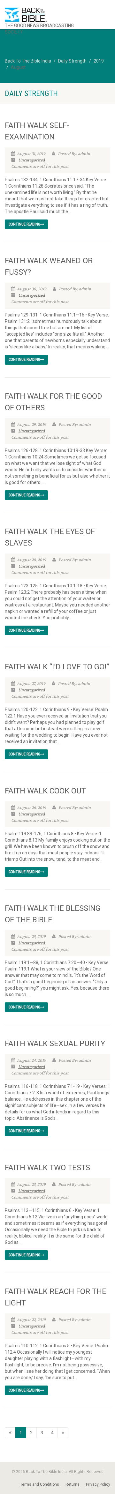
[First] (10, 1432)
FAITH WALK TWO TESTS (47, 1167)
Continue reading (24, 224)
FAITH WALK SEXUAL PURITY (55, 1043)
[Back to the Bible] (48, 15)
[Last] (62, 1432)
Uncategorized (31, 160)
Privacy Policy (98, 1484)
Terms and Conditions (39, 1484)
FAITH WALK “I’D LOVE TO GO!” (57, 666)
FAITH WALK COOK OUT (45, 790)
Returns (72, 1484)
